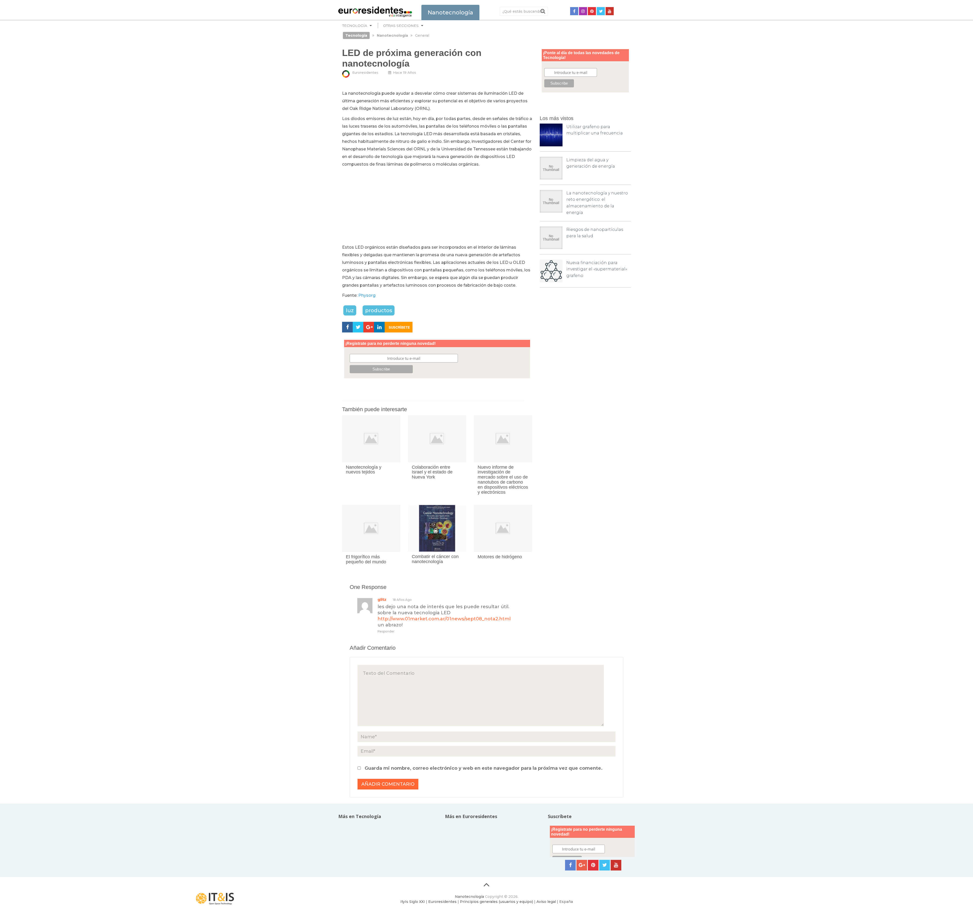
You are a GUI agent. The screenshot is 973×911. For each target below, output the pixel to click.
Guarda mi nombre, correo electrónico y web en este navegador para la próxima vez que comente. (484, 768)
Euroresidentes (365, 72)
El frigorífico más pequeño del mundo (366, 559)
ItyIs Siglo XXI (412, 901)
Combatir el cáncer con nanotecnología (435, 559)
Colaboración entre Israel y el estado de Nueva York (432, 472)
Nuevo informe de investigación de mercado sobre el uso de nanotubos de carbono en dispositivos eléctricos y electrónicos (503, 480)
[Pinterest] (592, 11)
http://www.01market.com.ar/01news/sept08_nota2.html (444, 619)
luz (350, 310)
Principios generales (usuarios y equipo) (496, 901)
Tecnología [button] (354, 25)
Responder (386, 631)
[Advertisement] (437, 206)
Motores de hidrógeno (500, 556)
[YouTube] (610, 11)
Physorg (367, 295)
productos (378, 310)
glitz (382, 599)
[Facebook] (574, 11)
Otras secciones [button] (401, 25)
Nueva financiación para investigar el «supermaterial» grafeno (596, 269)
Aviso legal (546, 901)
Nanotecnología (469, 896)
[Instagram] (583, 11)
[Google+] (581, 865)
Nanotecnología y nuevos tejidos (363, 470)
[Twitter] (601, 11)
